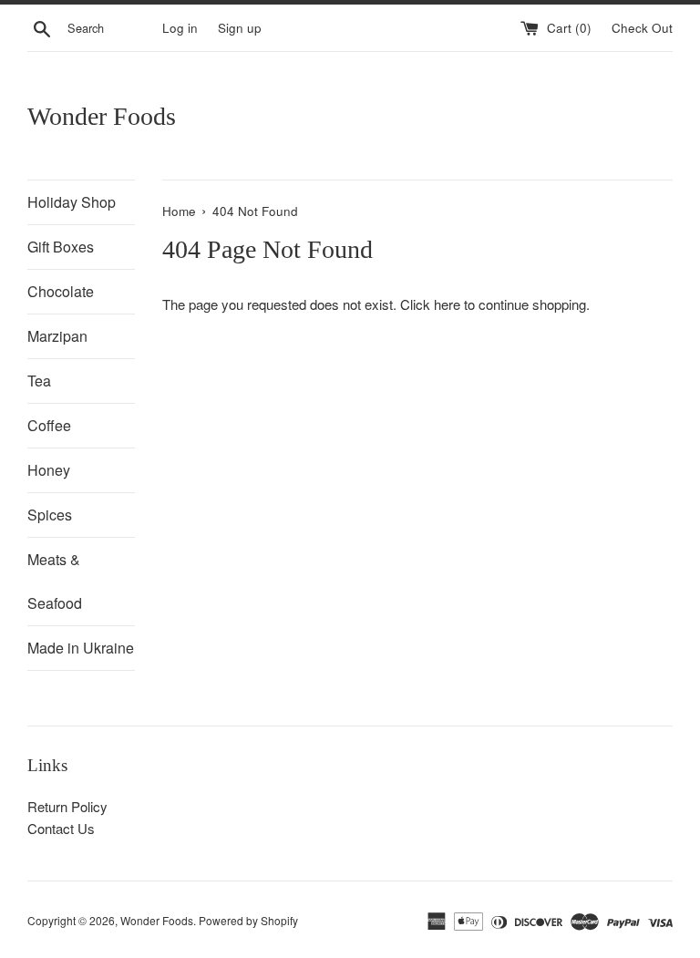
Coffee (49, 425)
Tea (39, 380)
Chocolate (60, 291)
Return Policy (67, 806)
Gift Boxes (60, 246)
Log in (180, 27)
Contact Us (61, 828)
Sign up (240, 27)
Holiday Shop (71, 201)
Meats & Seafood (54, 581)
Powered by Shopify (248, 920)
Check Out (642, 27)
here (447, 304)
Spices (49, 514)
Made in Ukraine (80, 647)
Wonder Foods (101, 116)
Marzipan (57, 335)
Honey (48, 469)
